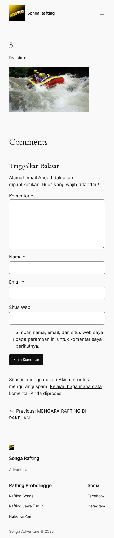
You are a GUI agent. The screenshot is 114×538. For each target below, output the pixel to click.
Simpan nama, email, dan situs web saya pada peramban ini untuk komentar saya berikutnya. (59, 339)
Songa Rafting (41, 13)
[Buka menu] (102, 13)
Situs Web (19, 307)
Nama (17, 256)
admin (21, 57)
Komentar (21, 196)
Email (16, 282)
